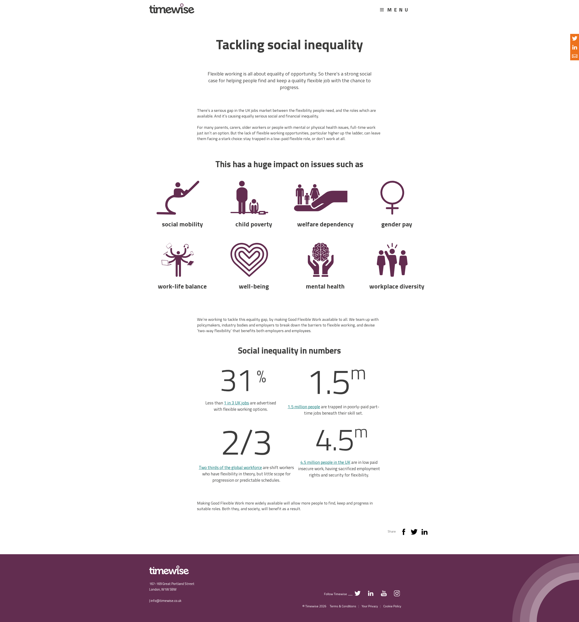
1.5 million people (304, 406)
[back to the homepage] (172, 10)
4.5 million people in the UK (325, 462)
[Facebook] (404, 532)
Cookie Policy (392, 606)
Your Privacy (370, 606)
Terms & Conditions (343, 606)
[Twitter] (414, 532)
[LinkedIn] (424, 532)
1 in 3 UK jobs (236, 402)
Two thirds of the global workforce (230, 467)
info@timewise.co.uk (166, 600)
